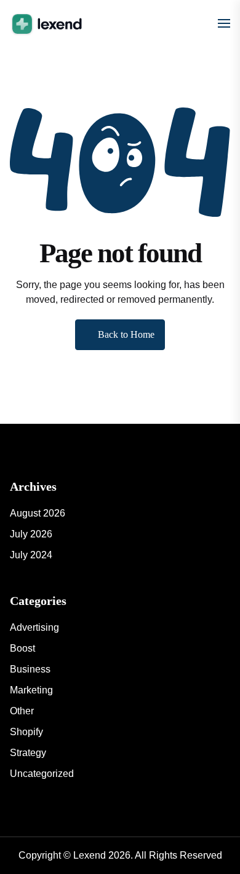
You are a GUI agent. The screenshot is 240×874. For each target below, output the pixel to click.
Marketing (31, 690)
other (22, 711)
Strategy (28, 752)
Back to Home (126, 334)
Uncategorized (42, 773)
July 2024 (31, 555)
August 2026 (37, 513)
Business (30, 669)
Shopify (26, 732)
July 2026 (31, 534)
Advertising (34, 627)
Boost (22, 648)
